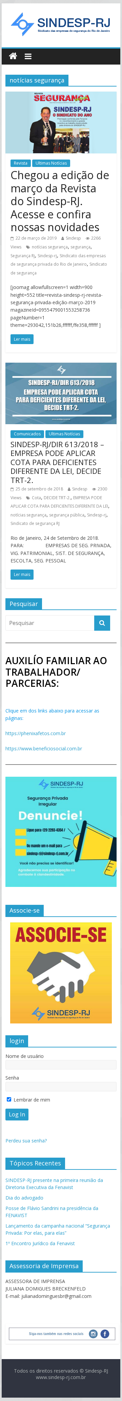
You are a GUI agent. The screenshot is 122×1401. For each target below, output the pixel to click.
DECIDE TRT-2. (57, 498)
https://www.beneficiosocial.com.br (43, 748)
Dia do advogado (24, 1197)
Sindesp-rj (47, 256)
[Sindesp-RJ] (13, 56)
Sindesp (73, 238)
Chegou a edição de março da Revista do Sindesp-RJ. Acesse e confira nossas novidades (60, 201)
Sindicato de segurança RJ (35, 523)
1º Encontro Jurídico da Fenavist (40, 1243)
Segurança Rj (23, 256)
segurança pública (66, 515)
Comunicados (27, 434)
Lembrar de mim (31, 1099)
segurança (80, 247)
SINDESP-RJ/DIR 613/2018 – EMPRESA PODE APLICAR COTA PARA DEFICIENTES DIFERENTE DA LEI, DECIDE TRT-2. (57, 462)
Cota (36, 498)
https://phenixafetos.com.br (35, 733)
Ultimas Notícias (51, 163)
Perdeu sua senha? (26, 1140)
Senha (12, 1077)
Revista (20, 163)
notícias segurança (50, 247)
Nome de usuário (24, 1056)
